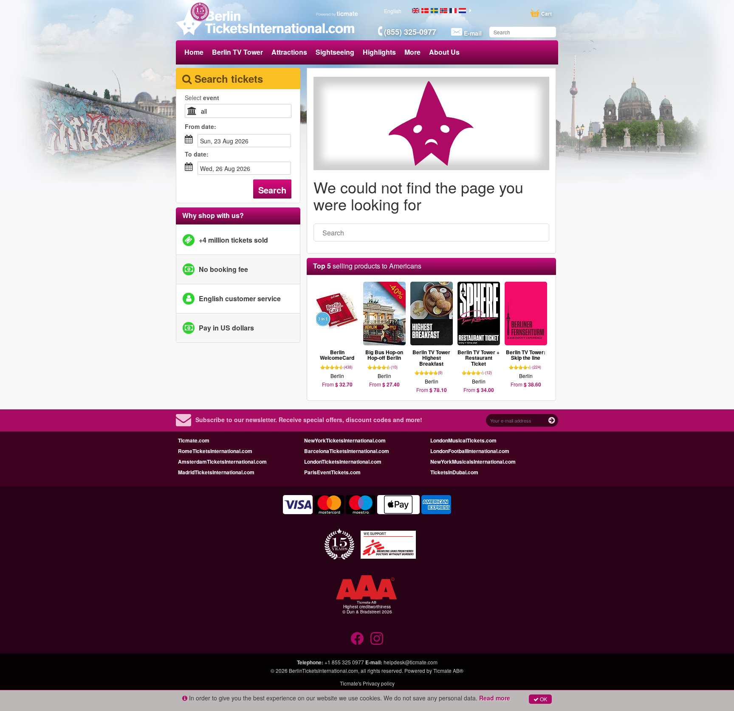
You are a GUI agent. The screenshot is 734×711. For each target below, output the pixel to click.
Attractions (289, 52)
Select (202, 97)
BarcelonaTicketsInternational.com (346, 451)
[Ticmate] (337, 13)
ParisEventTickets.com (332, 472)
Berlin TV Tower (237, 52)
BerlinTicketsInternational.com (323, 670)
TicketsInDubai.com (454, 472)
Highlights (379, 52)
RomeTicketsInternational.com (215, 451)
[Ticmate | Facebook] (357, 638)
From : (200, 126)
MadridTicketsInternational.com (216, 472)
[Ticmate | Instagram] (376, 638)
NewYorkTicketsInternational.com (345, 440)
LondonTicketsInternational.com (342, 461)
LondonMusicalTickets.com (463, 440)
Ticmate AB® (448, 670)
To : (197, 154)
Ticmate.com (193, 440)
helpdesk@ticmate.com (411, 662)
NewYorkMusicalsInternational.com (473, 461)
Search (272, 190)
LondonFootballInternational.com (469, 451)
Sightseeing (335, 52)
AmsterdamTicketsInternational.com (222, 461)
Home (193, 52)
